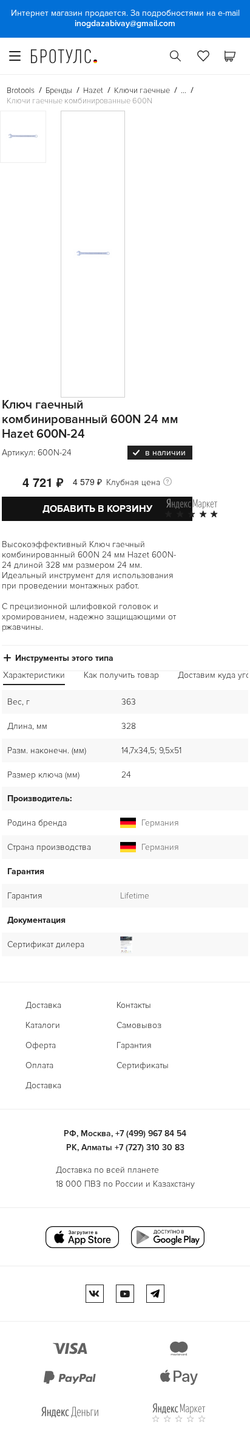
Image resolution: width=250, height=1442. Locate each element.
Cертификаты (143, 1065)
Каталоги (42, 1025)
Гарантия (134, 1045)
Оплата (39, 1065)
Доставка (43, 1005)
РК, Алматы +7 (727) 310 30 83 (125, 1147)
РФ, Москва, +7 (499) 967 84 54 (125, 1133)
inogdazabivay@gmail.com (125, 23)
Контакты (134, 1005)
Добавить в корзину (97, 509)
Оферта (40, 1045)
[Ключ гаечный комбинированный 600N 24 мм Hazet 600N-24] (92, 254)
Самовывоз (139, 1025)
